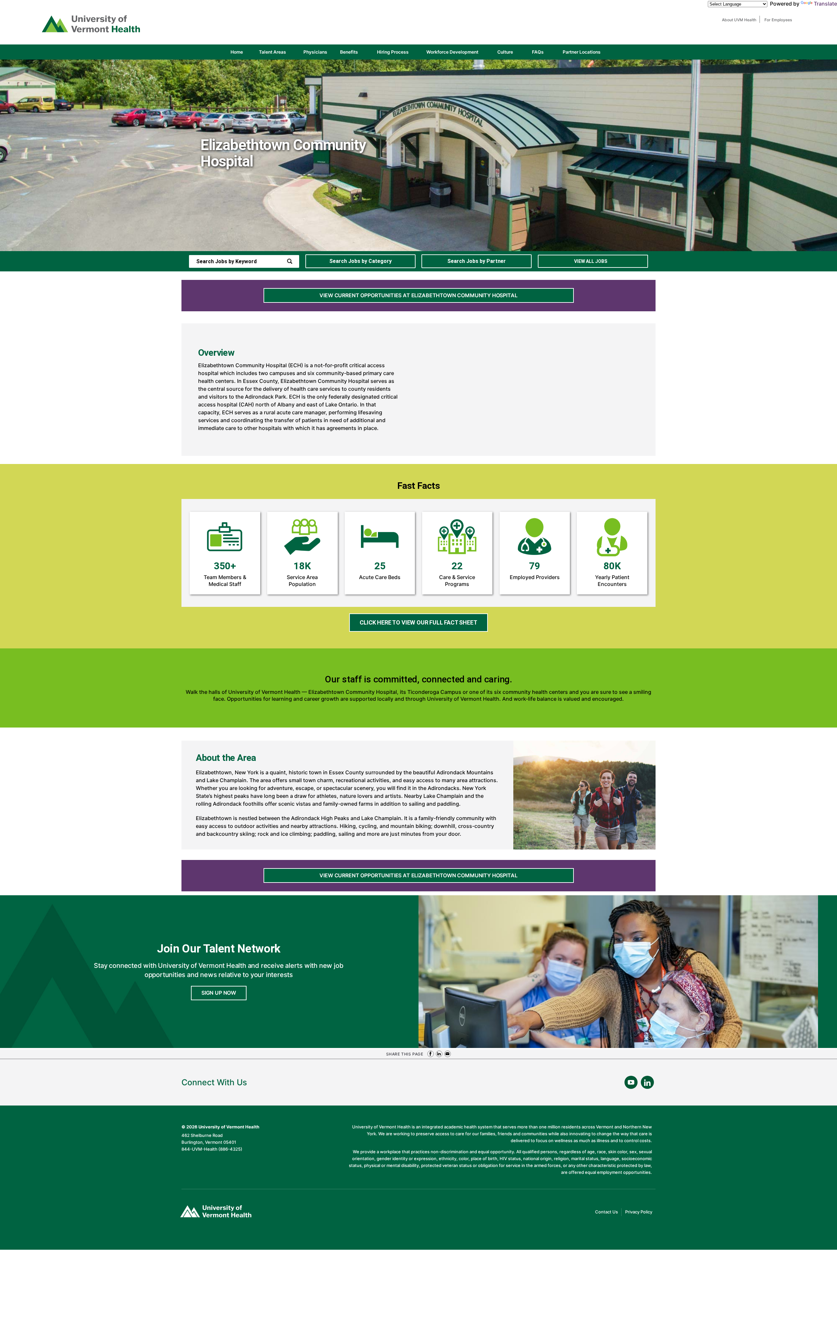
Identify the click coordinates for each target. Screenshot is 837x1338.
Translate (825, 3)
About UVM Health (741, 19)
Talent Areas (278, 54)
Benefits (349, 52)
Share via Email (447, 1054)
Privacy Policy (640, 1212)
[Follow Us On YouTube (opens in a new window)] (631, 1082)
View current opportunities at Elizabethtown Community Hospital (418, 295)
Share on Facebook (430, 1054)
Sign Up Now (218, 992)
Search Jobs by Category (360, 261)
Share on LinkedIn (439, 1054)
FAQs (538, 52)
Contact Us (608, 1212)
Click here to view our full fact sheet (423, 625)
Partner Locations (587, 54)
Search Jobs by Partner (476, 261)
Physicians (317, 54)
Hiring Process (398, 54)
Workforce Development (452, 52)
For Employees (779, 19)
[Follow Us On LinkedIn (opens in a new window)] (647, 1082)
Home (237, 52)
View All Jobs (590, 261)
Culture (510, 54)
